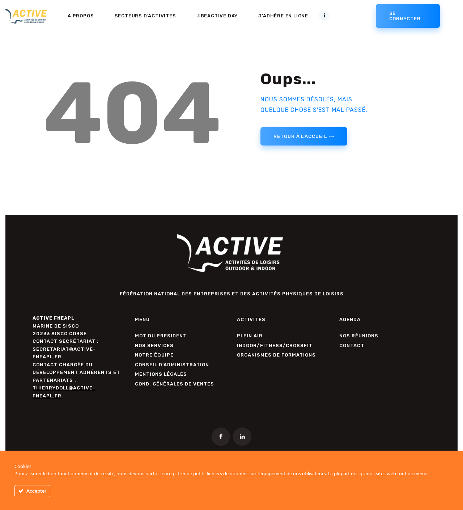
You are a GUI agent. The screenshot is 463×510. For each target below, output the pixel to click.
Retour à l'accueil (300, 136)
